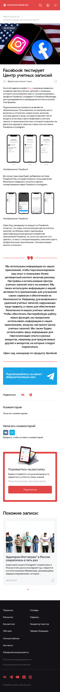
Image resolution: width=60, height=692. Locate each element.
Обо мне (7, 630)
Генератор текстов (39, 624)
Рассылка (8, 617)
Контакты (8, 645)
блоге (30, 88)
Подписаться (30, 489)
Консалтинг (9, 624)
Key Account (25, 685)
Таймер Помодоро (39, 630)
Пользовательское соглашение (17, 664)
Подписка (8, 610)
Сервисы (34, 617)
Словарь (34, 610)
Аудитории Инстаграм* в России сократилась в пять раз (28, 558)
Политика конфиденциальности (17, 659)
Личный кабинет (11, 638)
